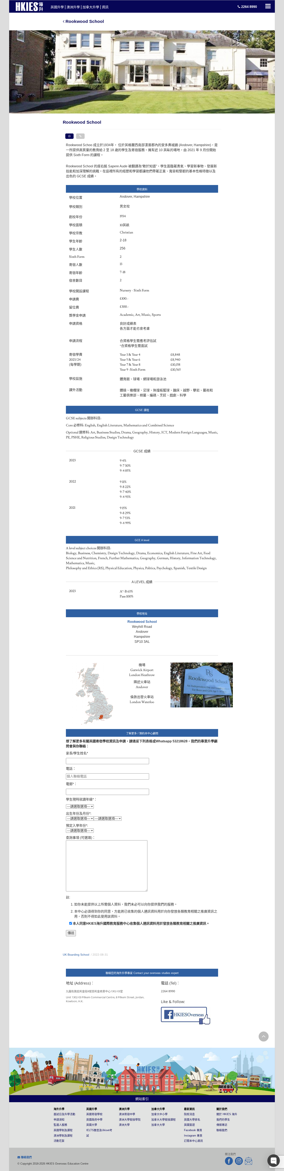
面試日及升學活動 (64, 1114)
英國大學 (91, 1124)
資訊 (105, 7)
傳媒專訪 (221, 1124)
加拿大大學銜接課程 (163, 1119)
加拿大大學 (158, 1124)
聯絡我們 (221, 1130)
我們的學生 (223, 1119)
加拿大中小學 (159, 1114)
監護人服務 (60, 1124)
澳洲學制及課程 (63, 1135)
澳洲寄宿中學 (127, 1114)
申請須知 (59, 1119)
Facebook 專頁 (193, 1130)
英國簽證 (189, 1124)
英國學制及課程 (63, 1130)
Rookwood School (84, 21)
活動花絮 (59, 1140)
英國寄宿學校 (94, 1114)
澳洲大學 (124, 1124)
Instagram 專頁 (193, 1135)
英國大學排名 (192, 1119)
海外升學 (59, 1109)
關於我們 (221, 1109)
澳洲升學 (73, 7)
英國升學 (57, 7)
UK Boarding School (76, 954)
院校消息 (189, 1114)
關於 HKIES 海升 (226, 1114)
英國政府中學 (94, 1119)
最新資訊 (189, 1109)
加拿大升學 (91, 7)
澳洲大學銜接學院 (130, 1119)
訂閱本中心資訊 (193, 1140)
